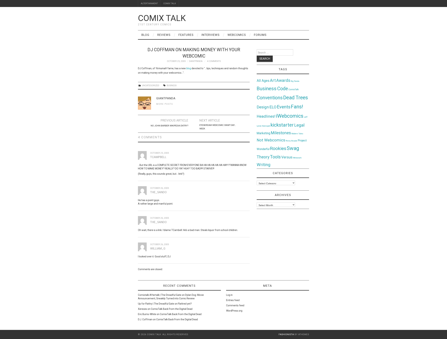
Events (283, 106)
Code (282, 88)
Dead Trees (295, 98)
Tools (275, 156)
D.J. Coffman (145, 319)
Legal (299, 125)
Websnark (297, 158)
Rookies (278, 148)
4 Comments (214, 61)
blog (188, 68)
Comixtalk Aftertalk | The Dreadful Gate (159, 295)
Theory (263, 157)
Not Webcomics (271, 140)
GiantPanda (196, 61)
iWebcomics (289, 116)
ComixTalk (293, 89)
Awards (283, 80)
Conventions (270, 98)
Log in (229, 295)
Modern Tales (297, 134)
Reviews (163, 35)
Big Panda (295, 81)
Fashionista (286, 334)
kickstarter (282, 125)
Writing (263, 164)
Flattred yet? (185, 303)
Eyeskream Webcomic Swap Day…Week (217, 127)
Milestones (281, 132)
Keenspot (266, 126)
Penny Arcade (291, 141)
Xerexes (142, 309)
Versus (286, 157)
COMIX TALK (169, 3)
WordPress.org (234, 310)
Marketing (263, 133)
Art (273, 80)
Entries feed (233, 300)
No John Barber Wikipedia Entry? (169, 125)
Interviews (210, 35)
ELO (272, 107)
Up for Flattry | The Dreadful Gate (156, 303)
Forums (260, 35)
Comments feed (235, 305)
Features (185, 35)
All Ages (263, 81)
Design (263, 107)
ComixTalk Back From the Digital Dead (171, 309)
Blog (145, 35)
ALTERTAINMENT (149, 3)
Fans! (297, 107)
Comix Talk (162, 18)
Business (172, 85)
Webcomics (237, 35)
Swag (293, 148)
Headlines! (266, 116)
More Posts (164, 104)
